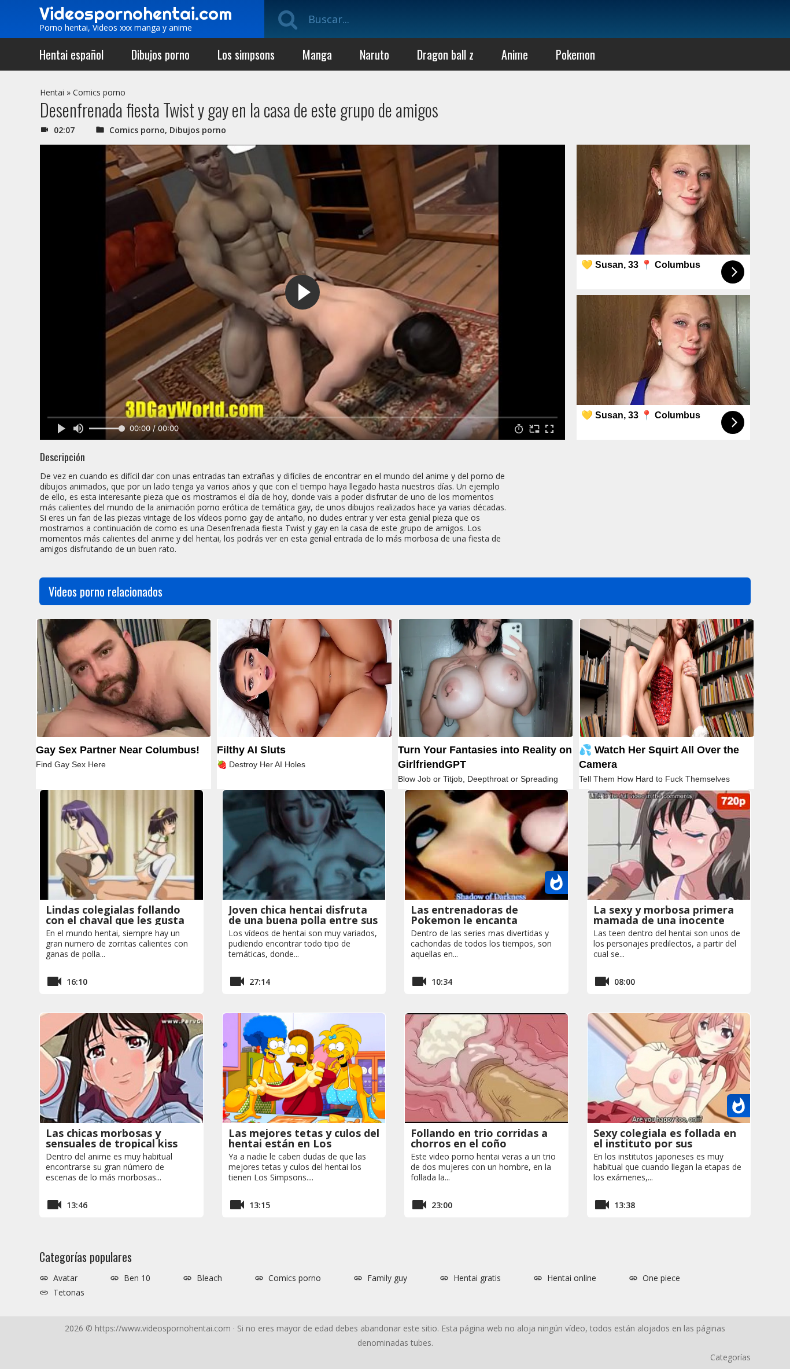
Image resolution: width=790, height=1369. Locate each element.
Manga (317, 54)
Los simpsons (246, 54)
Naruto (374, 54)
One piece (661, 1278)
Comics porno (99, 92)
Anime (514, 54)
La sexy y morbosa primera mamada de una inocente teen (663, 920)
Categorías (730, 1357)
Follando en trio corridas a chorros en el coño (479, 1138)
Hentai (52, 92)
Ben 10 (137, 1278)
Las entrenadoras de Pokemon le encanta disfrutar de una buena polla (484, 920)
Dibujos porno (160, 54)
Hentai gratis (477, 1278)
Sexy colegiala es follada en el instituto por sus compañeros (664, 1143)
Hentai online (571, 1278)
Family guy (387, 1278)
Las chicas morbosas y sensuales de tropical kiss (112, 1138)
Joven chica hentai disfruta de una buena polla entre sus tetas (303, 920)
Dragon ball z (445, 54)
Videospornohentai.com (135, 13)
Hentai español (71, 54)
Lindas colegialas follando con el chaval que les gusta (115, 915)
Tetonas (68, 1292)
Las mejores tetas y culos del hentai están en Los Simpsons (303, 1143)
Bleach (209, 1278)
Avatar (65, 1278)
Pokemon (575, 54)
